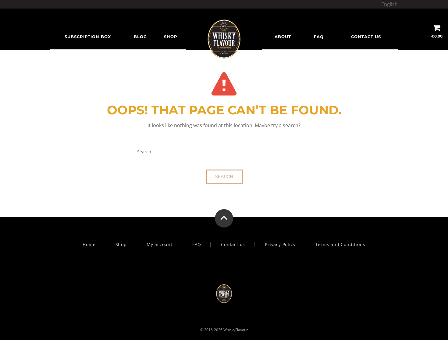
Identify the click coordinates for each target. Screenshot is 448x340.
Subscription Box (88, 36)
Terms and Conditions (340, 244)
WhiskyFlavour (235, 329)
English (389, 4)
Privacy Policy (280, 244)
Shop (170, 36)
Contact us (366, 36)
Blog (140, 36)
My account (159, 244)
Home (89, 244)
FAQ (319, 36)
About (283, 36)
